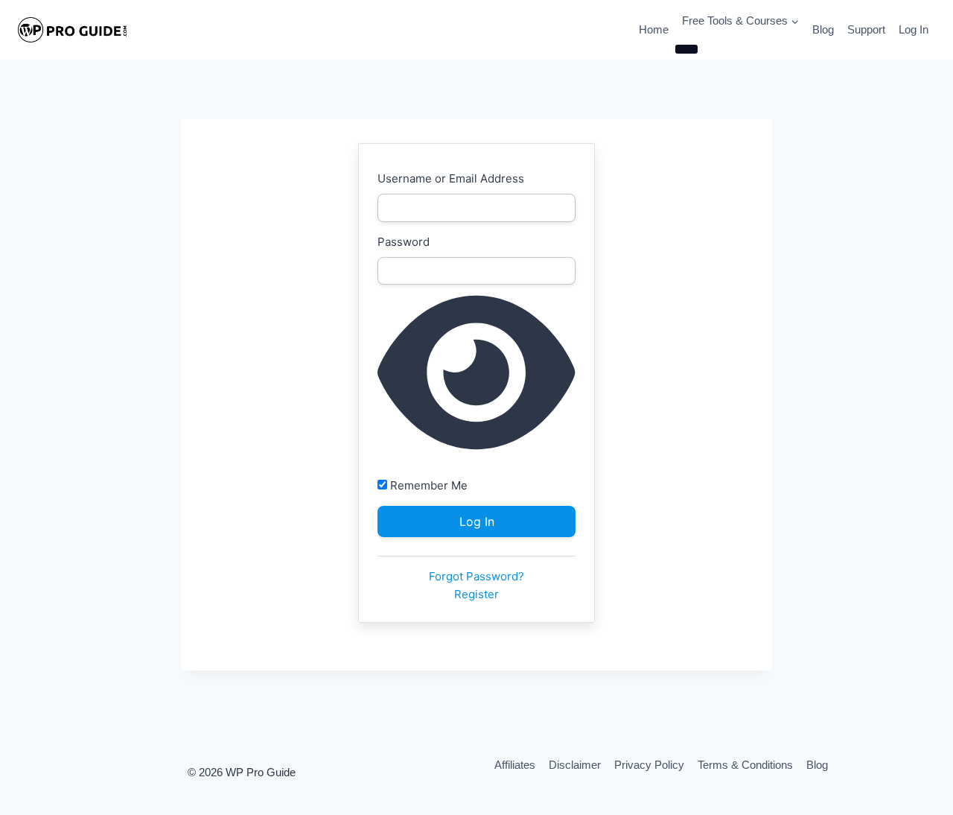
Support (866, 29)
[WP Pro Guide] (72, 29)
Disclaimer (575, 764)
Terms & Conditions (745, 764)
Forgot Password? (476, 576)
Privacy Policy (649, 764)
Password (403, 242)
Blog (823, 29)
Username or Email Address (450, 178)
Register (476, 594)
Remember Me (427, 485)
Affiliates (514, 764)
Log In (913, 29)
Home (654, 29)
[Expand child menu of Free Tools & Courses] (686, 49)
